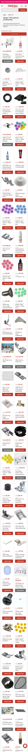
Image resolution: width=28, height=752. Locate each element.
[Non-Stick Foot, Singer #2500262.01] (7, 411)
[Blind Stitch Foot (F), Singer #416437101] (20, 494)
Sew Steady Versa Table (7, 360)
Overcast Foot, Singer (6, 444)
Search (23, 10)
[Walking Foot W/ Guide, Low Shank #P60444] (7, 133)
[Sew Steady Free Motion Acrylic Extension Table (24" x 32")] (20, 578)
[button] (2, 6)
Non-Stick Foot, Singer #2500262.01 (6, 417)
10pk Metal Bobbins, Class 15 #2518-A (7, 84)
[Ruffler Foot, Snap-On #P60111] (7, 634)
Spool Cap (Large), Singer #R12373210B (20, 195)
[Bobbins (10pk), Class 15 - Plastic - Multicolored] (20, 133)
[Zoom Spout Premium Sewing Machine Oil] (20, 50)
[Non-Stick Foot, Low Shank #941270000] (7, 522)
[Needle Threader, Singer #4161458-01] (20, 411)
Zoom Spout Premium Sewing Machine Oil (19, 56)
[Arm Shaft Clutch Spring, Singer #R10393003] (7, 690)
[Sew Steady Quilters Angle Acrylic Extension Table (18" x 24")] (20, 466)
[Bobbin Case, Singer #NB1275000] (20, 438)
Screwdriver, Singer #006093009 (18, 334)
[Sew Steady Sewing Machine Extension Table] (7, 50)
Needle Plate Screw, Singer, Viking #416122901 (7, 306)
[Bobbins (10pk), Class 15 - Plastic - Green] (20, 300)
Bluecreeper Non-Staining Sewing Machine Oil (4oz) (7, 167)
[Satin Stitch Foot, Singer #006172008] (20, 522)
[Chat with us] (21, 6)
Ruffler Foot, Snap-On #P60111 (7, 640)
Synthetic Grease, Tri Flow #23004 (19, 166)
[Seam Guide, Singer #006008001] (7, 549)
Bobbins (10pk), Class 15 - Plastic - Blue (20, 222)
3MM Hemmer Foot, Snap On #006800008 (19, 389)
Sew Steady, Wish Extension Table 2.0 (8, 723)
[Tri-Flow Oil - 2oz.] (20, 272)
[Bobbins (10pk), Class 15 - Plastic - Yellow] (7, 466)
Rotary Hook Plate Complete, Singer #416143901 (20, 556)
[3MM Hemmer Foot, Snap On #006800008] (20, 383)
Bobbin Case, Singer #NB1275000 (18, 445)
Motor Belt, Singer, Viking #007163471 (20, 695)
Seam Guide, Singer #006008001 (8, 555)
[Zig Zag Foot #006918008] (7, 662)
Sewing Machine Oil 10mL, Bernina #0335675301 (19, 250)
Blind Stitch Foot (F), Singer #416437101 (19, 500)
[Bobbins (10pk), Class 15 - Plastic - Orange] (20, 634)
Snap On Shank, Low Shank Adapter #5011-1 (7, 195)
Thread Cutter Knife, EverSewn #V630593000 (19, 724)
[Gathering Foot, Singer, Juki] (20, 355)
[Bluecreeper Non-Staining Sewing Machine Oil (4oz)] (7, 161)
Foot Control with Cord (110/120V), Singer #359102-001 (19, 112)
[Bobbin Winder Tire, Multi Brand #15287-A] (7, 105)
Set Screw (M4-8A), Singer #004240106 (19, 613)
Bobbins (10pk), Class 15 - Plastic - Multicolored (20, 139)
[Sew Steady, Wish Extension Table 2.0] (7, 718)
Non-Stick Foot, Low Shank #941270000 (6, 528)
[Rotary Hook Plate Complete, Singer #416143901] (20, 549)
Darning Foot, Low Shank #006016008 (7, 333)
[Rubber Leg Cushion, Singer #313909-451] (7, 494)
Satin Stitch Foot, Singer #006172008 (20, 527)
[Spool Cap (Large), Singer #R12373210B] (20, 188)
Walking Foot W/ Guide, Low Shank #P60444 (7, 139)
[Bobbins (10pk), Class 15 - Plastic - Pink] (7, 272)
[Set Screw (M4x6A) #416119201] (7, 606)
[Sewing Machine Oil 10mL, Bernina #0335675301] (20, 244)
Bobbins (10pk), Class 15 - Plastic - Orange (20, 641)
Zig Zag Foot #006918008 (6, 667)
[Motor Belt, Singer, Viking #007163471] (20, 690)
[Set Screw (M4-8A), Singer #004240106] (20, 606)
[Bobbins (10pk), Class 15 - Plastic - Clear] (20, 77)
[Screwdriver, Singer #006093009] (20, 327)
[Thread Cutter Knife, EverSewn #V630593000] (20, 718)
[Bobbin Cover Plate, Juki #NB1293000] (7, 383)
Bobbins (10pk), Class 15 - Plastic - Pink (7, 278)
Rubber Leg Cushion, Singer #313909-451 (7, 500)
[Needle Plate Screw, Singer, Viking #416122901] (7, 300)
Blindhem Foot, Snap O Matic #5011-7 (19, 668)
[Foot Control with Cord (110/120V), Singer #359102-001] (20, 105)
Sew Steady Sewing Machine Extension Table (7, 56)
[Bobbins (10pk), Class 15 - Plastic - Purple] (7, 216)
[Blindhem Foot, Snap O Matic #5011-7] (20, 662)
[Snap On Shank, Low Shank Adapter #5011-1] (7, 188)
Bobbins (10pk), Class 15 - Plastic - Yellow (7, 472)
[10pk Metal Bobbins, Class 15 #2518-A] (7, 77)
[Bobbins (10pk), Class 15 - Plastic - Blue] (20, 216)
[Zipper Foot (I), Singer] (7, 244)
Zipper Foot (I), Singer (6, 249)
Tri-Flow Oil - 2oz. (20, 276)
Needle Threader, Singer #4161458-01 (20, 417)
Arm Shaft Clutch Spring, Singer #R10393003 (7, 696)
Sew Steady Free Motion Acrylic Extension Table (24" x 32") (19, 586)
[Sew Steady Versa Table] (7, 355)
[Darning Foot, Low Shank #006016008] (7, 327)
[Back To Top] (25, 749)
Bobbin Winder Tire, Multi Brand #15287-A (7, 111)
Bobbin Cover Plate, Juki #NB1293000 (6, 389)
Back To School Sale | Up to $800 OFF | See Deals (14, 1)
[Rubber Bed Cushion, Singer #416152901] (7, 578)
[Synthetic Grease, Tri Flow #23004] (20, 161)
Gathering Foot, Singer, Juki (19, 360)
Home (4, 14)
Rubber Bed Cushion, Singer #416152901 (7, 584)
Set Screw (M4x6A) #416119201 (8, 612)
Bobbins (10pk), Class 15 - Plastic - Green (20, 306)
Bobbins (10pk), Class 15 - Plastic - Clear (20, 84)
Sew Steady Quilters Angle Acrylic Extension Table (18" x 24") (19, 473)
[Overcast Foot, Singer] (7, 438)
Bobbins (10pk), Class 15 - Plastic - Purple (7, 222)
